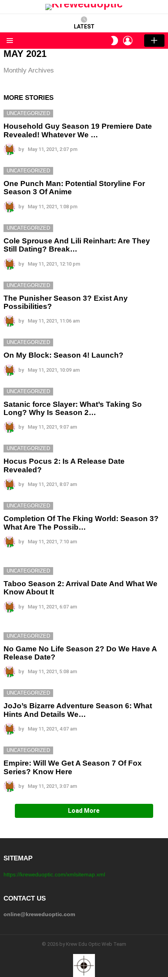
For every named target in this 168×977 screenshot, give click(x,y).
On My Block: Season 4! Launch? (63, 355)
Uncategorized (28, 113)
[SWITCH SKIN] (114, 40)
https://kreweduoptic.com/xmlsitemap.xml (54, 874)
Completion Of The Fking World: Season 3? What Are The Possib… (81, 522)
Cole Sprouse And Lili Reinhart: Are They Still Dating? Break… (77, 245)
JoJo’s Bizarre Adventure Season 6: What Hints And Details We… (78, 710)
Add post (154, 40)
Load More (84, 810)
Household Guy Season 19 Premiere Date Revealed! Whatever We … (78, 130)
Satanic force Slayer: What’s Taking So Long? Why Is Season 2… (73, 408)
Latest (84, 26)
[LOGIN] (127, 40)
